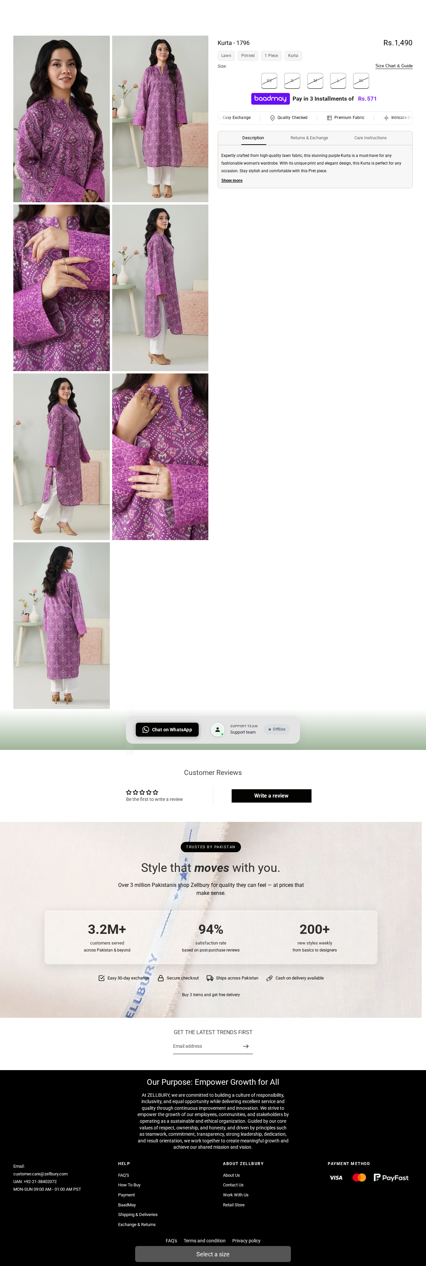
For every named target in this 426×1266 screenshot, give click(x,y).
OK (123, 32)
